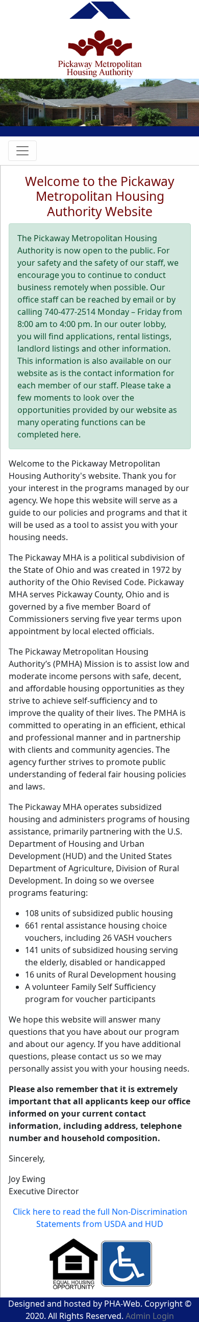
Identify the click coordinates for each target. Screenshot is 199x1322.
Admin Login (150, 1315)
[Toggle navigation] (22, 151)
